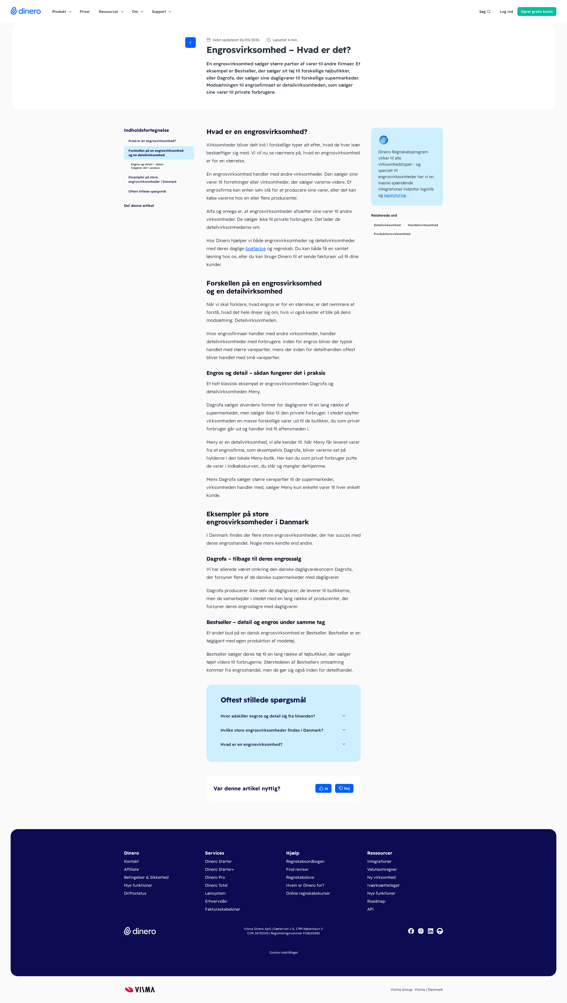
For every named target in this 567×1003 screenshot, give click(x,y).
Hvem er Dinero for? (305, 885)
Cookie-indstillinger (283, 952)
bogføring (256, 248)
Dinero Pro (215, 877)
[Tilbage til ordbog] (190, 42)
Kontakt (131, 861)
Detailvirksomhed (387, 225)
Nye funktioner (138, 885)
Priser (85, 11)
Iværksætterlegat (383, 885)
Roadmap (376, 901)
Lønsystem (215, 893)
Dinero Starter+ (219, 869)
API (370, 909)
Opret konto (537, 11)
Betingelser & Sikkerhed (146, 877)
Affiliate (131, 869)
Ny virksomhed (381, 877)
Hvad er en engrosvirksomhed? (251, 744)
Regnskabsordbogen (305, 861)
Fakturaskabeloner (222, 909)
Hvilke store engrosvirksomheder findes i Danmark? (272, 730)
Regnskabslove (300, 877)
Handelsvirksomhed (423, 225)
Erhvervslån (216, 901)
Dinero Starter (218, 861)
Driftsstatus (135, 893)
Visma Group (401, 989)
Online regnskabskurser (308, 893)
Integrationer (379, 861)
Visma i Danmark (429, 989)
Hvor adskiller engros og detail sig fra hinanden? (268, 716)
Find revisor (297, 869)
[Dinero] (26, 11)
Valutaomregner (382, 869)
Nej (347, 788)
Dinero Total (216, 885)
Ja (326, 788)
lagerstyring (395, 195)
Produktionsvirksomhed (392, 234)
